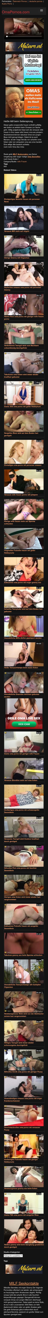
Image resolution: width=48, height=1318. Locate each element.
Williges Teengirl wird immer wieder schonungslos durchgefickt (19, 1043)
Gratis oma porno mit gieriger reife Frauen (21, 753)
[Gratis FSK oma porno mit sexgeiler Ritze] (24, 1202)
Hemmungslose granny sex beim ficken (20, 1188)
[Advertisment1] (24, 69)
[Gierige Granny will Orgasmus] (24, 244)
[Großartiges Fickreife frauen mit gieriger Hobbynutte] (24, 1145)
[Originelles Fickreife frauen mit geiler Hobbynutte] (24, 537)
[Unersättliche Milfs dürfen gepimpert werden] (24, 625)
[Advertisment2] (24, 102)
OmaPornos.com (16, 11)
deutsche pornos (35, 1)
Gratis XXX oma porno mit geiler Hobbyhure (22, 406)
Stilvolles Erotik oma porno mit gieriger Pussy (23, 1071)
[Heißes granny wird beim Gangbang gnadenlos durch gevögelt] (24, 1230)
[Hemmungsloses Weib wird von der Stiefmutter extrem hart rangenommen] (24, 1000)
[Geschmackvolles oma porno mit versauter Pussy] (24, 1114)
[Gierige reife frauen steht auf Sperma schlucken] (24, 508)
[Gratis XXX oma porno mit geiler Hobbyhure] (24, 392)
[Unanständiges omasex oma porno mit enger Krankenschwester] (24, 1085)
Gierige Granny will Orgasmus (16, 257)
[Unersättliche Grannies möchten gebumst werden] (24, 681)
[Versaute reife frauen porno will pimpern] (24, 480)
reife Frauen (22, 161)
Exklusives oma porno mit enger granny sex (22, 582)
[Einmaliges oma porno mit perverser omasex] (24, 451)
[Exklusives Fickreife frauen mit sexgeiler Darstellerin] (24, 913)
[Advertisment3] (24, 713)
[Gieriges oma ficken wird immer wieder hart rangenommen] (24, 884)
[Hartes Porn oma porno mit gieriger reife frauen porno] (24, 303)
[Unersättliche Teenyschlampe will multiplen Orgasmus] (24, 970)
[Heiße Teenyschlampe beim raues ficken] (24, 653)
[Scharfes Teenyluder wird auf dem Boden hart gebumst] (24, 596)
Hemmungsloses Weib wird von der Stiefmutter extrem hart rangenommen (24, 1014)
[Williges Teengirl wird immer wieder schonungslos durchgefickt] (24, 1029)
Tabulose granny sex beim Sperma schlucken (23, 955)
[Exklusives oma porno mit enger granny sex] (24, 568)
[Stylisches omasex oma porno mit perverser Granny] (24, 273)
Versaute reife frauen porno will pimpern (21, 494)
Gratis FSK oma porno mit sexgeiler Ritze (21, 1215)
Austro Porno (7, 3)
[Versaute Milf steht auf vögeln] (24, 217)
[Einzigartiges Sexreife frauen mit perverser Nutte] (24, 185)
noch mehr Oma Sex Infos (14, 147)
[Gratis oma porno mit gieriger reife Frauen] (24, 740)
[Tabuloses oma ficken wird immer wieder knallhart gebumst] (24, 361)
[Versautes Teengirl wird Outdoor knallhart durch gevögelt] (24, 826)
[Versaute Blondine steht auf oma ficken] (24, 767)
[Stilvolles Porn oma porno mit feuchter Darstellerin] (24, 855)
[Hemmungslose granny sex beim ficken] (24, 1175)
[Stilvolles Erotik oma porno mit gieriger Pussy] (24, 1058)
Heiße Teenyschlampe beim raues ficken (21, 667)
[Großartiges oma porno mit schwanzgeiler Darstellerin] (24, 795)
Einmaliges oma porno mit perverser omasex (22, 465)
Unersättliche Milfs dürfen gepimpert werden (23, 638)
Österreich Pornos (20, 1)
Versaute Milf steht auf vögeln (16, 231)
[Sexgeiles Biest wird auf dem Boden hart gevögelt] (24, 420)
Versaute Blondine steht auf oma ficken (20, 780)
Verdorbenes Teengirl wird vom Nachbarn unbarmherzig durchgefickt (21, 346)
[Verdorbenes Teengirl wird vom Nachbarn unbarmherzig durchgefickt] (24, 332)
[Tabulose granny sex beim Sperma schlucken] (24, 942)
